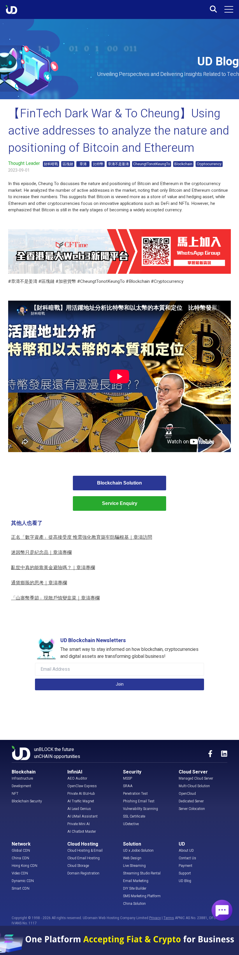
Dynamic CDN (23, 880)
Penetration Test (135, 793)
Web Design (132, 858)
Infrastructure (22, 778)
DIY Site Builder (134, 888)
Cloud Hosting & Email (85, 850)
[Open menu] (228, 9)
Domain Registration (83, 873)
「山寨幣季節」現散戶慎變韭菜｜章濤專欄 (55, 598)
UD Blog (185, 880)
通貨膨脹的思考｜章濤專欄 (39, 582)
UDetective (131, 824)
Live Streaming (134, 865)
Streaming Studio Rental (142, 873)
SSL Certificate (134, 816)
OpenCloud (187, 793)
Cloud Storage (78, 865)
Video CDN (20, 873)
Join (120, 684)
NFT (15, 793)
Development (21, 786)
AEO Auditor (77, 778)
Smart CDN (20, 888)
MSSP (127, 778)
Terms (169, 918)
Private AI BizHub (81, 793)
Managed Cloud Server (196, 778)
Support (185, 873)
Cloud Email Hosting (83, 858)
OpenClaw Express (82, 786)
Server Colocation (192, 808)
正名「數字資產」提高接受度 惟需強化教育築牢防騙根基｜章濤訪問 (81, 537)
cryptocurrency (205, 183)
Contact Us (187, 858)
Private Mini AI (78, 824)
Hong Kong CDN (24, 865)
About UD (186, 850)
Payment (185, 865)
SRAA (128, 786)
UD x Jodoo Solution (138, 850)
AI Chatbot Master (81, 831)
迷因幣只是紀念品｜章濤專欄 (41, 552)
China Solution (134, 903)
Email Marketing (135, 880)
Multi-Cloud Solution (194, 786)
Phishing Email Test (138, 801)
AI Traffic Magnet (80, 801)
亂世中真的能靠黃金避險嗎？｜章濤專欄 (53, 567)
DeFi (165, 203)
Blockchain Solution (119, 482)
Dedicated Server (191, 801)
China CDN (20, 858)
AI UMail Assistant (82, 816)
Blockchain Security (27, 801)
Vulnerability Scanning (140, 808)
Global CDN (21, 850)
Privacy (155, 918)
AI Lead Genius (79, 808)
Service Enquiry (119, 503)
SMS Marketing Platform (142, 896)
